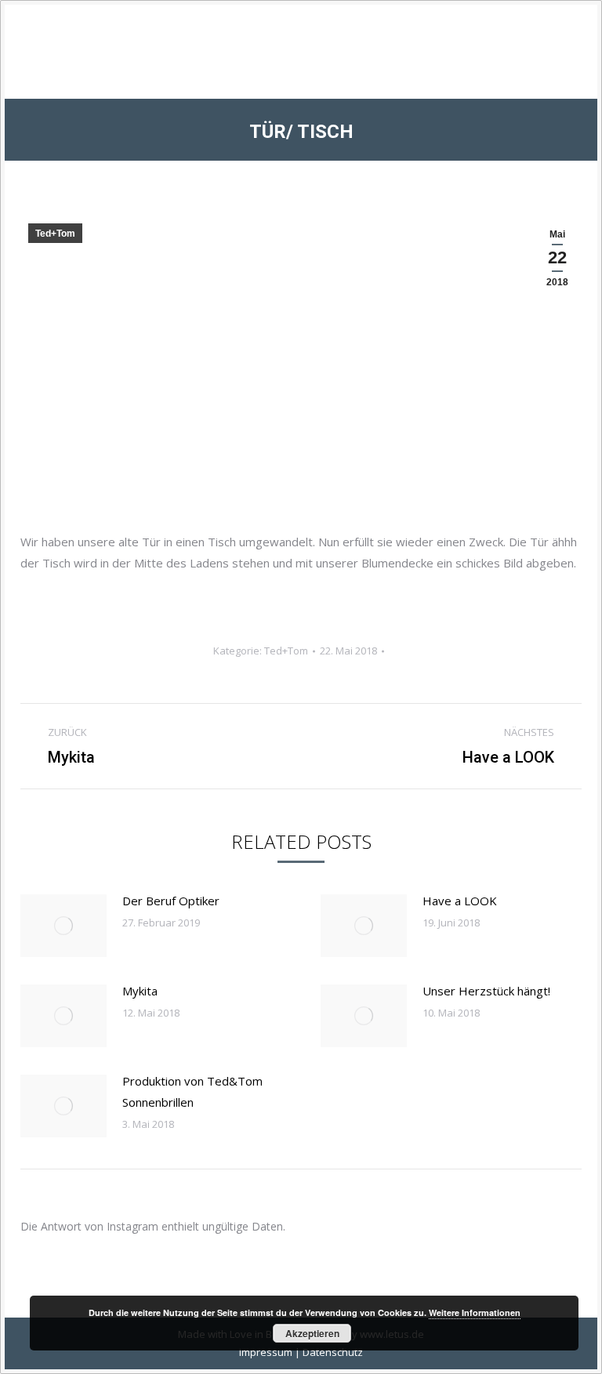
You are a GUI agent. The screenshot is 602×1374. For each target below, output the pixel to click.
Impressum (265, 1352)
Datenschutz (333, 1352)
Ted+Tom (55, 233)
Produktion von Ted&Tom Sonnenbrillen (192, 1091)
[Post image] (63, 925)
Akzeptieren (312, 1333)
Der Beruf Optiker (170, 900)
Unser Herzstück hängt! (486, 991)
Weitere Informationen (474, 1312)
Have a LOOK (459, 900)
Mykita (140, 991)
